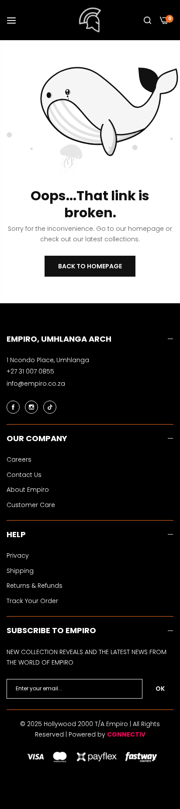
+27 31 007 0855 (30, 371)
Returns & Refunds (34, 585)
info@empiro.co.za (36, 383)
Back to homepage (90, 266)
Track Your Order (32, 600)
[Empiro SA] (90, 20)
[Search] (147, 20)
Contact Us (24, 474)
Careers (19, 459)
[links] (14, 406)
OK (160, 688)
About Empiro (28, 489)
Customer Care (31, 504)
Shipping (20, 570)
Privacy (18, 555)
